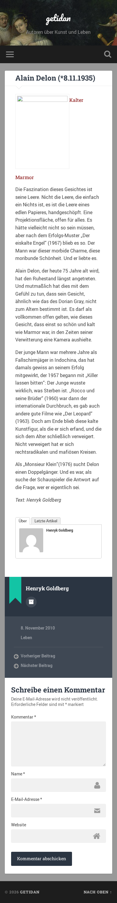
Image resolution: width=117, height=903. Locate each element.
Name (18, 774)
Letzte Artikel (45, 521)
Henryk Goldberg (59, 530)
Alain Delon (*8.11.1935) (55, 78)
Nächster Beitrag (36, 665)
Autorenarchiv (31, 602)
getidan (58, 17)
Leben (26, 637)
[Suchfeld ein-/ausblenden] (107, 54)
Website (18, 825)
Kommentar (23, 717)
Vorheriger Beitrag (38, 656)
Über (23, 521)
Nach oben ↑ (98, 892)
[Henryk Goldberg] (31, 550)
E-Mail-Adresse (26, 799)
